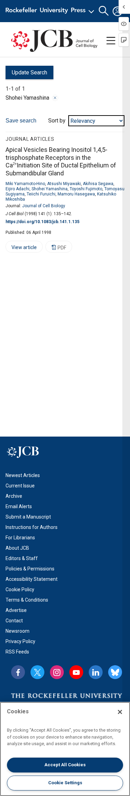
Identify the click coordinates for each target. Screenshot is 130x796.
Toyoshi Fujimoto (86, 188)
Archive (14, 496)
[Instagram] (57, 672)
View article (21, 249)
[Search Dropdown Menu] (104, 11)
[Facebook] (18, 672)
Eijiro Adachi (17, 188)
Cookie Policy (20, 589)
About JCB (17, 548)
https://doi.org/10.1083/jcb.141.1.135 (42, 221)
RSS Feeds (17, 652)
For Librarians (20, 537)
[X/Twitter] (37, 672)
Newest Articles (23, 475)
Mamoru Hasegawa (76, 194)
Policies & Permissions (30, 568)
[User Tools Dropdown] (117, 11)
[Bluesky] (115, 672)
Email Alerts (19, 506)
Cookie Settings (65, 782)
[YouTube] (76, 672)
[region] (65, 749)
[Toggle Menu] (111, 41)
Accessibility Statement (32, 579)
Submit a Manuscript (28, 517)
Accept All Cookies (65, 764)
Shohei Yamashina (50, 188)
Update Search (26, 74)
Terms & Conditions (27, 600)
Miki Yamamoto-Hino (25, 183)
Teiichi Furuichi (41, 194)
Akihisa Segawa (98, 183)
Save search (21, 120)
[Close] (55, 98)
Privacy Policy (20, 641)
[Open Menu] (51, 11)
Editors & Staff (22, 558)
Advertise (16, 610)
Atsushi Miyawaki (64, 183)
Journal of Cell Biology (43, 205)
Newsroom (17, 631)
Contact (14, 620)
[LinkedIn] (96, 672)
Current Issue (20, 485)
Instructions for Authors (32, 527)
